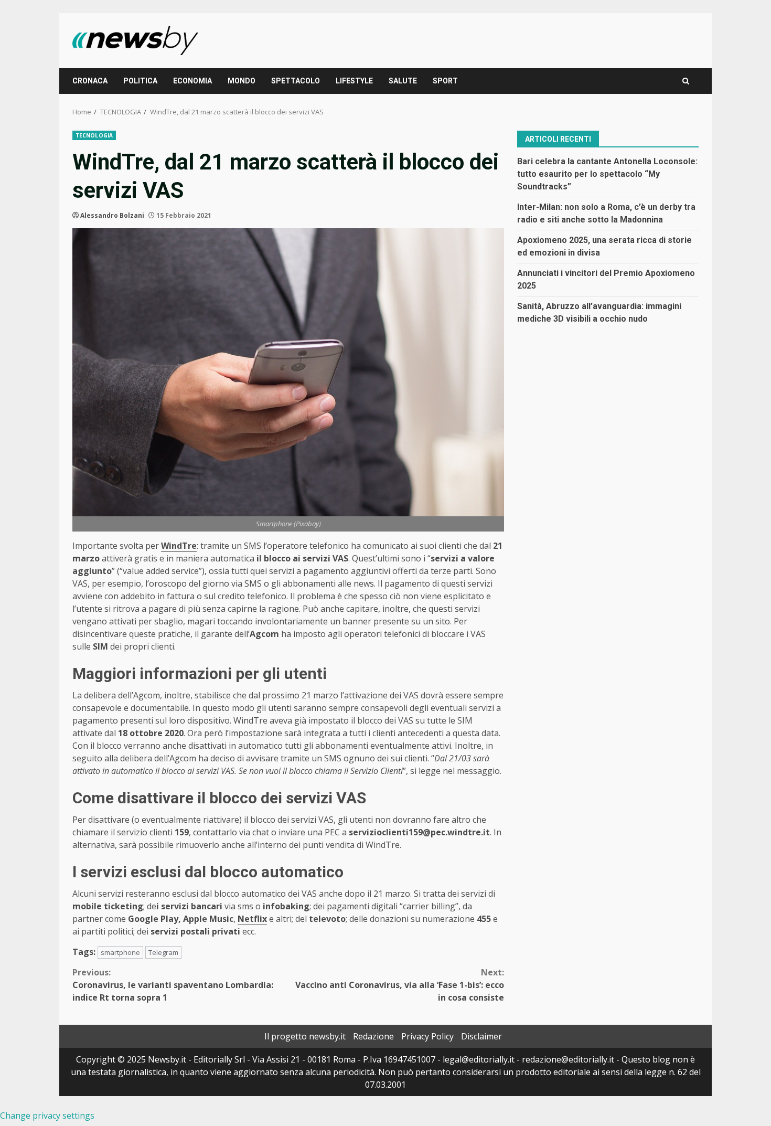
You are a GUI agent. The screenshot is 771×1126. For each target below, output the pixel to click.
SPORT (445, 81)
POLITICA (140, 81)
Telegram (163, 952)
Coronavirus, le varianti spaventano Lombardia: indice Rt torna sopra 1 (172, 984)
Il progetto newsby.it (305, 1036)
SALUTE (403, 81)
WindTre (179, 545)
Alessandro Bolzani (112, 215)
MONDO (241, 81)
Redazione (373, 1036)
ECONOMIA (192, 81)
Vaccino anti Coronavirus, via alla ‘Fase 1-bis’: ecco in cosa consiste (399, 984)
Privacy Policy (427, 1036)
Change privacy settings (47, 1115)
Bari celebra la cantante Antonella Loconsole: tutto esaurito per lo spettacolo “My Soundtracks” (607, 173)
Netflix (252, 919)
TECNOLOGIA (94, 135)
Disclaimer (481, 1036)
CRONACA (90, 81)
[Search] (685, 81)
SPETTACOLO (295, 81)
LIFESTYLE (354, 81)
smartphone (120, 952)
